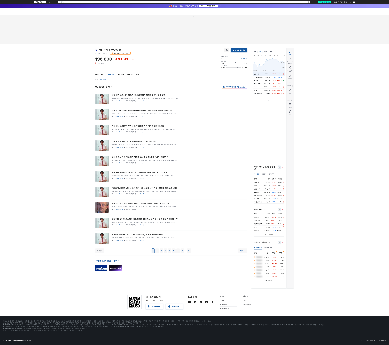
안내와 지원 (247, 304)
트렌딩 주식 (258, 209)
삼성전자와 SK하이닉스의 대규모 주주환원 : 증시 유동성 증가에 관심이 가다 (142, 110)
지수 (260, 51)
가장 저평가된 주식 (261, 242)
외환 (255, 51)
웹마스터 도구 (224, 308)
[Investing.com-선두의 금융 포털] (42, 2)
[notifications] (350, 2)
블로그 (222, 296)
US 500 (256, 80)
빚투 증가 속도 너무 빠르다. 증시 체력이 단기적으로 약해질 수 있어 (139, 95)
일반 (96, 74)
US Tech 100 (257, 83)
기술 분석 (130, 74)
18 (189, 251)
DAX (255, 87)
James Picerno (118, 209)
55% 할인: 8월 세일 (324, 2)
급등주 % (264, 174)
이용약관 (360, 340)
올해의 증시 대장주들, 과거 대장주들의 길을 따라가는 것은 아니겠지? (140, 157)
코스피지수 (257, 74)
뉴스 (96, 79)
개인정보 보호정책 (371, 340)
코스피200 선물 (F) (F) (260, 77)
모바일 (222, 300)
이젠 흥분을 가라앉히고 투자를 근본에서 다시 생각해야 (134, 141)
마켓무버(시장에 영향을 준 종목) (264, 168)
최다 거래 (256, 174)
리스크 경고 (382, 340)
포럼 (137, 74)
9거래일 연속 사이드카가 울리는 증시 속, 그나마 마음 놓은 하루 (137, 234)
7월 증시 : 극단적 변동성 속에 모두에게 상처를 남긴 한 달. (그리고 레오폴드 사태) (144, 188)
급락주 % (271, 174)
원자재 (265, 51)
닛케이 (255, 90)
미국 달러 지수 (258, 93)
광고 (244, 300)
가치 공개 (242, 58)
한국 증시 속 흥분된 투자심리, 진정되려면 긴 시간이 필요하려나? (138, 126)
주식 (271, 51)
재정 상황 (120, 74)
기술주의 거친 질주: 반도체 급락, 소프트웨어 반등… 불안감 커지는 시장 (140, 203)
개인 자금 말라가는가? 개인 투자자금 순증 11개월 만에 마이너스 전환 (139, 172)
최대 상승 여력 (258, 247)
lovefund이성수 (118, 101)
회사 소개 (246, 296)
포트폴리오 (223, 304)
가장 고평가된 (268, 247)
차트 (102, 74)
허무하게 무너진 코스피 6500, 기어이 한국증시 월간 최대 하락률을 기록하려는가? (145, 219)
